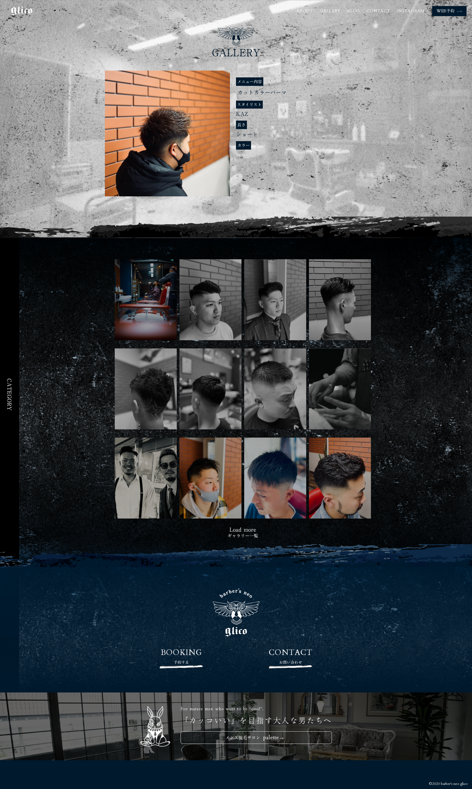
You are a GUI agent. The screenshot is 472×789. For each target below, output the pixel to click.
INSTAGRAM (410, 11)
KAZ (242, 114)
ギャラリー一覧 (243, 536)
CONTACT (378, 11)
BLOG (353, 11)
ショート (247, 134)
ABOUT (304, 11)
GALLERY (330, 11)
